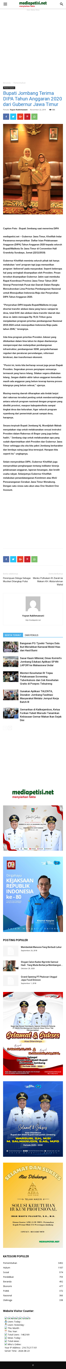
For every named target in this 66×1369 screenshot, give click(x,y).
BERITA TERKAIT (13, 635)
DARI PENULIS (31, 635)
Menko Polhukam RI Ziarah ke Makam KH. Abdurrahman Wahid (48, 581)
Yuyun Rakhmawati (19, 109)
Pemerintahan (20, 83)
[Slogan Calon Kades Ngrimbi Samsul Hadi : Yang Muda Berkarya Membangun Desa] (10, 965)
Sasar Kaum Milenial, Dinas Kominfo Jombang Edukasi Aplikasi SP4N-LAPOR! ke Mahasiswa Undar (41, 662)
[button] (61, 4)
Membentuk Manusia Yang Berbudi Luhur (41, 947)
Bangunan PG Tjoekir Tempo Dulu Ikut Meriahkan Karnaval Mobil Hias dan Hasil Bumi (40, 647)
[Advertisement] (33, 45)
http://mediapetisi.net (33, 620)
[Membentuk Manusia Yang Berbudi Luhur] (10, 951)
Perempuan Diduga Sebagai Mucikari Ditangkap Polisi (17, 580)
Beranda (7, 83)
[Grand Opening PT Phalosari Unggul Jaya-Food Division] (10, 980)
